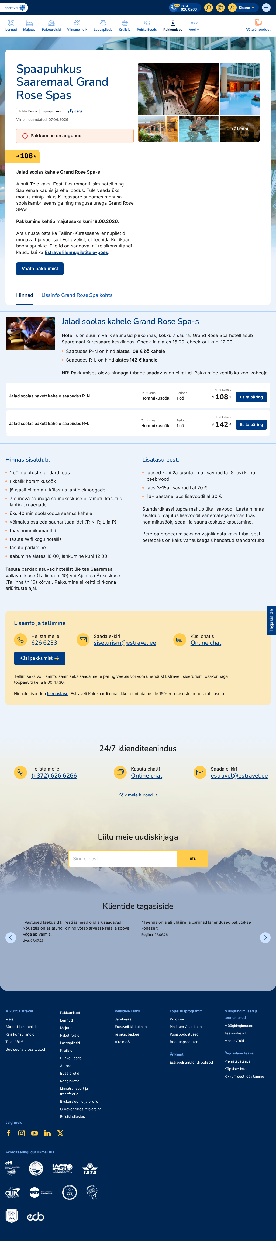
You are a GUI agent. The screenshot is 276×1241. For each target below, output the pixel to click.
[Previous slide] (10, 937)
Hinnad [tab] (24, 295)
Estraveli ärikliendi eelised (191, 1062)
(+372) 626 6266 (54, 776)
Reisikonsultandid (19, 1034)
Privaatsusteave (238, 1061)
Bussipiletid (69, 1073)
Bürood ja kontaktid (21, 1027)
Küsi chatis (202, 636)
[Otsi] (208, 7)
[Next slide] (265, 937)
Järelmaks (123, 1019)
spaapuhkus (52, 111)
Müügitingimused (239, 1025)
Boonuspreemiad (184, 1042)
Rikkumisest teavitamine (244, 1076)
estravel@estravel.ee (239, 776)
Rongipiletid (70, 1081)
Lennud (66, 1020)
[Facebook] (8, 1133)
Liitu (191, 858)
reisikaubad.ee (127, 1034)
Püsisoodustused (184, 1034)
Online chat (206, 643)
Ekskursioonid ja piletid (79, 1101)
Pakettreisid (70, 1035)
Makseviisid (234, 1041)
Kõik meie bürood (135, 794)
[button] (24, 955)
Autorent (67, 1066)
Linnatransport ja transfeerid (74, 1091)
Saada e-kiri (107, 636)
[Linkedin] (47, 1133)
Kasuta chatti (145, 769)
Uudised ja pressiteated (25, 1049)
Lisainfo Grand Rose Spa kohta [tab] (77, 295)
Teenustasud (235, 1033)
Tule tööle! (14, 1042)
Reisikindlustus (72, 1116)
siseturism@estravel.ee (125, 643)
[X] (60, 1133)
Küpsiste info (236, 1069)
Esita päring (251, 397)
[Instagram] (21, 1133)
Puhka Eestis (28, 111)
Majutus (66, 1028)
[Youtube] (34, 1133)
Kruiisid (66, 1050)
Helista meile (45, 636)
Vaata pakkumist (40, 268)
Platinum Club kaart (186, 1027)
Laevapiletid (70, 1043)
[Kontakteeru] (220, 7)
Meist (10, 1019)
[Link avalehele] (14, 7)
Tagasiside (271, 620)
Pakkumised (70, 1012)
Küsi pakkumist (36, 658)
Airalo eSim (124, 1042)
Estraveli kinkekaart (131, 1027)
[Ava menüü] (266, 7)
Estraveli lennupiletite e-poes (76, 252)
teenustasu (57, 693)
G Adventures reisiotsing (81, 1109)
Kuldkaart (177, 1019)
